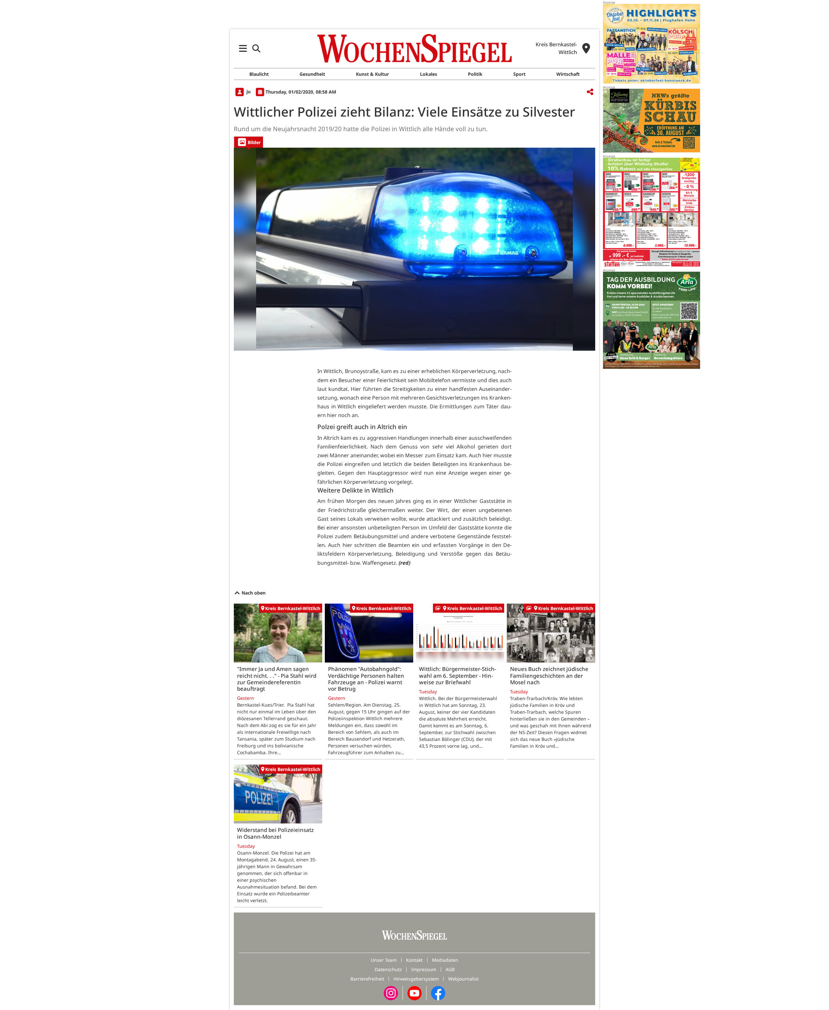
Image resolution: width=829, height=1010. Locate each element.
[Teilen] (590, 92)
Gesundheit (312, 74)
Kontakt (414, 960)
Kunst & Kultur (372, 74)
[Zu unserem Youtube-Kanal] (414, 993)
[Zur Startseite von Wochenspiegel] (414, 48)
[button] (243, 48)
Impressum (423, 969)
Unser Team (384, 960)
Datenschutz (388, 969)
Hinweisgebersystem (416, 979)
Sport (519, 74)
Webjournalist (463, 979)
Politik (475, 74)
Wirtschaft (568, 74)
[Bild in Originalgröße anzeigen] (414, 249)
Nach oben (253, 593)
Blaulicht (259, 74)
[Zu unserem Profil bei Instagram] (391, 993)
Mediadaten (445, 960)
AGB (450, 969)
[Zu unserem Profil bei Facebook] (438, 993)
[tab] (248, 142)
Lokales (428, 74)
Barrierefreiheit (367, 979)
